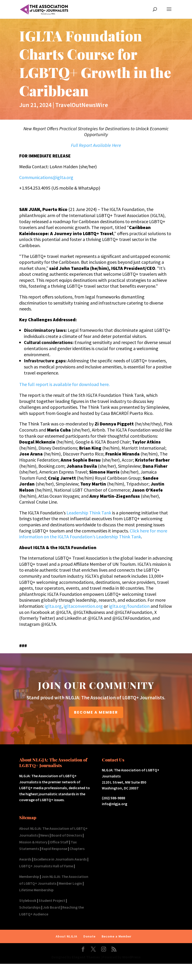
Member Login (70, 883)
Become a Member (116, 936)
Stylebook (27, 900)
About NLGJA (66, 936)
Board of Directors (66, 835)
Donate (89, 936)
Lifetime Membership (36, 889)
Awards (25, 859)
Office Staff (59, 842)
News (44, 835)
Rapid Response (54, 848)
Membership (29, 876)
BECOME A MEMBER (96, 712)
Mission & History (33, 842)
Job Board (51, 907)
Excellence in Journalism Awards (60, 859)
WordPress (131, 957)
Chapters (77, 848)
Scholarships (30, 907)
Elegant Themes (86, 957)
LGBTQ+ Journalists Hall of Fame (46, 866)
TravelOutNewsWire (81, 105)
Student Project (52, 900)
